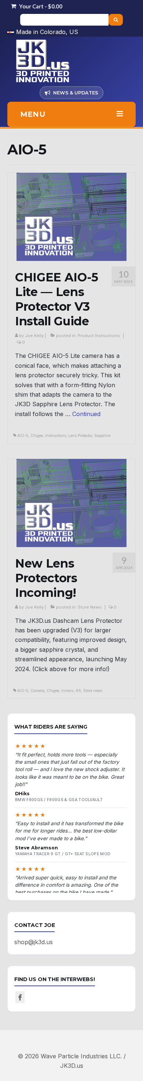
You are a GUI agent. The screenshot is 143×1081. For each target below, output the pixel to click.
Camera (37, 690)
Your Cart (40, 6)
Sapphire (102, 435)
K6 (78, 690)
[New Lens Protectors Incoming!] (71, 502)
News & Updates (76, 93)
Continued (86, 414)
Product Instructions (99, 335)
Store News (90, 607)
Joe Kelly (34, 335)
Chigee (36, 435)
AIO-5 (22, 435)
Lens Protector (80, 435)
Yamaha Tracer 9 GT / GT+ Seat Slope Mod (62, 854)
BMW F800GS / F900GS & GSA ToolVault (59, 799)
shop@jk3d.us (33, 942)
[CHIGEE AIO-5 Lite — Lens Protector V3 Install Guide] (71, 216)
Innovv (67, 690)
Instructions (55, 435)
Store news (92, 690)
